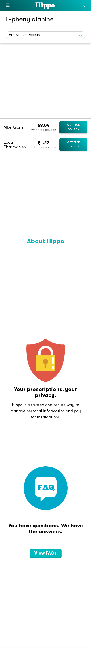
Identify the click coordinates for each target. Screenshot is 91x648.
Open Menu (8, 6)
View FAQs (45, 553)
